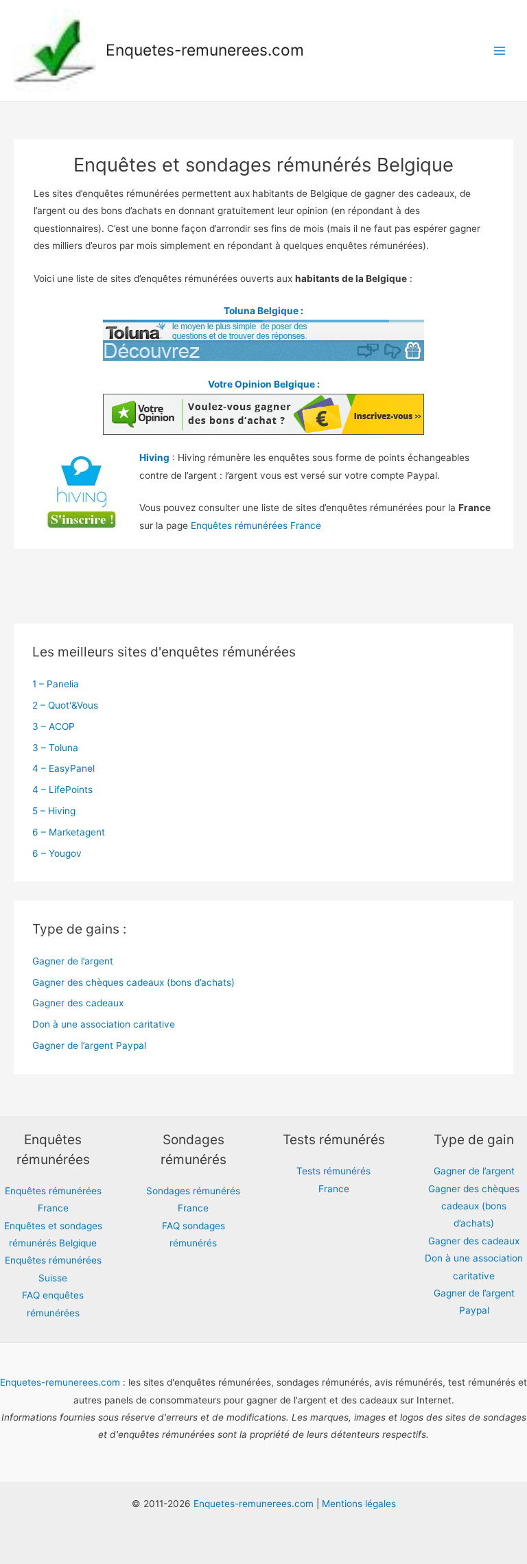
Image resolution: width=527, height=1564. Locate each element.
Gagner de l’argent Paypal (89, 1045)
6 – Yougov (57, 853)
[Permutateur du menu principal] (500, 50)
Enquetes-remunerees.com (205, 50)
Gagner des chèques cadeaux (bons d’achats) (133, 982)
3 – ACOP (53, 726)
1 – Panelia (55, 683)
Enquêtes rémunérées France (256, 525)
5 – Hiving (53, 810)
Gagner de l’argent (72, 961)
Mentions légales (359, 1503)
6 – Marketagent (68, 832)
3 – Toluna (55, 747)
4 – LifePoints (62, 789)
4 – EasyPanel (63, 768)
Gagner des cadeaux (78, 1002)
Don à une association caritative (103, 1024)
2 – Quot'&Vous (65, 705)
